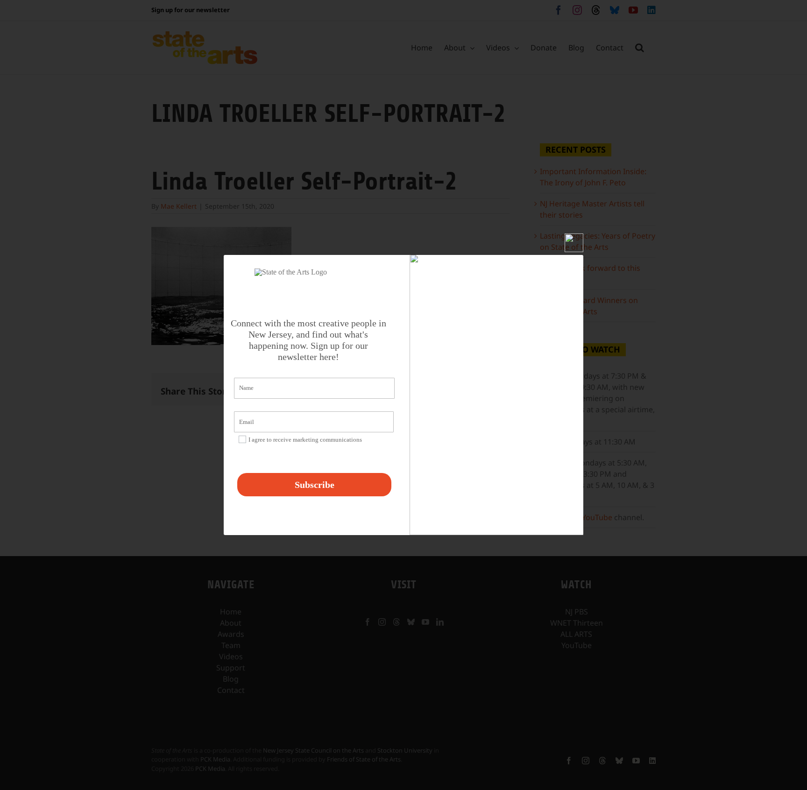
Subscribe (314, 485)
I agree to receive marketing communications (305, 439)
